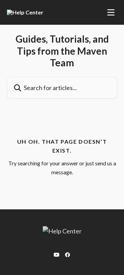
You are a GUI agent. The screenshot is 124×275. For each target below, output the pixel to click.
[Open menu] (111, 12)
